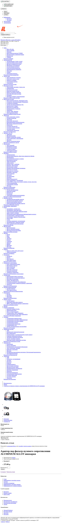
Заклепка (9, 238)
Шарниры (9, 296)
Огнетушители (10, 173)
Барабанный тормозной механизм (15, 332)
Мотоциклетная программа (14, 230)
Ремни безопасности (12, 179)
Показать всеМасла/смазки (10, 231)
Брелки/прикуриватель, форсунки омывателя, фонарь (20, 156)
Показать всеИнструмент (10, 152)
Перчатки (9, 175)
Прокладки (9, 125)
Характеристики (8, 420)
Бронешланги (10, 157)
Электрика (6, 356)
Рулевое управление (9, 307)
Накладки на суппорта (12, 171)
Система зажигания (12, 375)
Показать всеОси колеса (10, 261)
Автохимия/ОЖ (8, 60)
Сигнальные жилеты (12, 81)
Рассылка (6, 514)
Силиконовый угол (12, 325)
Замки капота (10, 162)
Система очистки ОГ (12, 126)
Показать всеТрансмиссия (10, 355)
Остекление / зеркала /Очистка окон (16, 217)
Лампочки (9, 134)
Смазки (9, 72)
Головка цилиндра (11, 118)
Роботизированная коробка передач (16, 203)
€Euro (5, 11)
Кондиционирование (9, 188)
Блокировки (10, 344)
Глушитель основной (12, 103)
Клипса (9, 240)
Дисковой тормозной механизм (15, 337)
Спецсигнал (10, 83)
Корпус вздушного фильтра (14, 92)
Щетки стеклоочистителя (13, 141)
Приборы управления (12, 369)
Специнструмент (11, 149)
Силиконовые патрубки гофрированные (17, 319)
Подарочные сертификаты (10, 501)
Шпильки (9, 245)
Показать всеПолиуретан (10, 298)
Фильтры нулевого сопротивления (15, 96)
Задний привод (11, 300)
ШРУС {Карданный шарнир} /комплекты (17, 303)
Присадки (9, 70)
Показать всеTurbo (8, 58)
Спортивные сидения (12, 184)
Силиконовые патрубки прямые (15, 321)
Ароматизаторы (11, 154)
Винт (8, 236)
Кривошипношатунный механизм (15, 122)
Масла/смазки (7, 226)
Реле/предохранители (12, 372)
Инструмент (7, 144)
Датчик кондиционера (12, 190)
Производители (8, 500)
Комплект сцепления (12, 349)
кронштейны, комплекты (10, 206)
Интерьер (6, 153)
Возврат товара (7, 493)
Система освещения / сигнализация (16, 221)
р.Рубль (6, 14)
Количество (4, 467)
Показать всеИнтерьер (9, 187)
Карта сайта (7, 494)
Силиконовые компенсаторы (14, 318)
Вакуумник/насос (11, 333)
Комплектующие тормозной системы (16, 340)
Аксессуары (7, 76)
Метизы (6, 233)
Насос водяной (10, 268)
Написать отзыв (11, 471)
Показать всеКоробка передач (11, 204)
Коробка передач (8, 198)
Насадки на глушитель (12, 107)
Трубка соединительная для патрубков (16, 326)
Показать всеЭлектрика (10, 379)
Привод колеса (7, 299)
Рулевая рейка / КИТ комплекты (15, 313)
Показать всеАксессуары (10, 84)
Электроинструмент (12, 150)
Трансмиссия (7, 342)
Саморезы (9, 241)
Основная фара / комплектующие (15, 215)
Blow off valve (10, 49)
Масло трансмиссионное (13, 229)
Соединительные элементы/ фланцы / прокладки (19, 283)
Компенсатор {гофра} (12, 106)
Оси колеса (6, 254)
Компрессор (10, 56)
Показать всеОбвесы (9, 253)
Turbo (5, 47)
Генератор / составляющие (13, 359)
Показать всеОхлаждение (10, 286)
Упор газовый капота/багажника (15, 223)
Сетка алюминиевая (12, 183)
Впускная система (8, 85)
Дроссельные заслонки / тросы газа (16, 87)
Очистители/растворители (13, 68)
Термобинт (9, 110)
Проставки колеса (11, 260)
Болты (8, 234)
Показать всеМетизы (9, 248)
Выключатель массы (12, 160)
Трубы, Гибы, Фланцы (12, 111)
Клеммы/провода (11, 364)
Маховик (9, 351)
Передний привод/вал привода (15, 302)
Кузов (5, 207)
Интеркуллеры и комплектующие (15, 54)
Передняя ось (10, 259)
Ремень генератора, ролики (14, 137)
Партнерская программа (10, 503)
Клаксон (9, 363)
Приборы (9, 177)
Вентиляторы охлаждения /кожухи (16, 277)
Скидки (6, 481)
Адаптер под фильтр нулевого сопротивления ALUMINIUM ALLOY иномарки (24, 386)
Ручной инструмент (12, 148)
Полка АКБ (10, 218)
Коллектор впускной (12, 89)
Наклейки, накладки (12, 172)
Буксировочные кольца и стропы (15, 158)
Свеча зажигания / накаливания (15, 138)
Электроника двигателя (13, 130)
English (10, 5)
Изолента (9, 361)
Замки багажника (11, 161)
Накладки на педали (12, 169)
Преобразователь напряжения (14, 368)
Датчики (9, 360)
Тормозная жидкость (12, 73)
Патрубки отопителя (12, 269)
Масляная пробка (11, 135)
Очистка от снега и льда (13, 79)
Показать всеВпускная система (12, 98)
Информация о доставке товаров (12, 484)
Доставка (9, 20)
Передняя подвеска (12, 290)
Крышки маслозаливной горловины (16, 168)
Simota (5, 384)
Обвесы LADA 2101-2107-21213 (15, 250)
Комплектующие (11, 191)
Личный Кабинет (8, 510)
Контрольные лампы (12, 167)
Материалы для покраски (13, 65)
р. (3, 8)
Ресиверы (9, 95)
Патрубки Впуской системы (14, 93)
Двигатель (6, 115)
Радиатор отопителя (12, 271)
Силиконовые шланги (12, 322)
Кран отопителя (11, 267)
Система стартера (11, 376)
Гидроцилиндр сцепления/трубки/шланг (17, 346)
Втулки (8, 294)
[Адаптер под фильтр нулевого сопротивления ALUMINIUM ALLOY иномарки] (12, 404)
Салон (8, 219)
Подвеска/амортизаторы (10, 287)
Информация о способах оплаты (12, 480)
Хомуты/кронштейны (12, 112)
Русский (11, 4)
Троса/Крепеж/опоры (12, 353)
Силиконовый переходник (13, 323)
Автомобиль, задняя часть (13, 208)
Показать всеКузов (8, 225)
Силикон (6, 317)
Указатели (9, 378)
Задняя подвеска (11, 288)
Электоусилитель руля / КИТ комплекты (17, 314)
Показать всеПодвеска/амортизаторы (13, 291)
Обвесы (6, 249)
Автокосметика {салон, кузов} (15, 61)
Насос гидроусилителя (12, 311)
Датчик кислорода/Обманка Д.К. (15, 104)
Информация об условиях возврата (13, 485)
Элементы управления (12, 272)
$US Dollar (6, 13)
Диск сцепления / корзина (13, 348)
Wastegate (9, 52)
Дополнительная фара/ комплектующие (17, 211)
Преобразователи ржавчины (14, 69)
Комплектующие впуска (13, 91)
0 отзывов (3, 471)
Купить (2, 469)
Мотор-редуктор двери (12, 367)
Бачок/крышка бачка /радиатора (15, 276)
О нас (5, 479)
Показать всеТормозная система (12, 341)
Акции (5, 504)
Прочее (5, 306)
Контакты (9, 18)
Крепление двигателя (12, 121)
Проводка (9, 371)
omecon (3, 521)
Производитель (8, 383)
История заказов (8, 511)
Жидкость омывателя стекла (14, 64)
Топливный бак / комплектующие (15, 222)
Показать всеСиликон (9, 328)
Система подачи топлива (13, 127)
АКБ (8, 357)
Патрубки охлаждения (12, 279)
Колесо (8, 257)
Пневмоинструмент (12, 146)
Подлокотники (10, 176)
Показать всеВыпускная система (12, 114)
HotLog (8, 521)
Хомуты (9, 242)
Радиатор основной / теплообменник (16, 282)
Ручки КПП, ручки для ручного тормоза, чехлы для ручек (22, 181)
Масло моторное (11, 227)
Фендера (9, 185)
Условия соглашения (9, 483)
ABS (8, 330)
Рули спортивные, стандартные (15, 180)
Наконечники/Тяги (11, 310)
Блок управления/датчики (13, 264)
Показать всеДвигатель (10, 131)
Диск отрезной (10, 145)
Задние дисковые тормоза (13, 338)
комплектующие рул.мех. (13, 309)
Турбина (9, 57)
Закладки (6, 513)
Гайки (8, 237)
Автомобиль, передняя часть (14, 210)
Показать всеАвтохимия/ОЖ (11, 75)
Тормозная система (8, 329)
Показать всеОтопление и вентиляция (13, 273)
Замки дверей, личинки (13, 213)
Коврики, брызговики (12, 165)
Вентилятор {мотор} (12, 265)
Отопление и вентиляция (10, 263)
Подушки (9, 295)
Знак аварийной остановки (14, 77)
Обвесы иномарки (11, 252)
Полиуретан (7, 292)
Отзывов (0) (7, 421)
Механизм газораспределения (14, 123)
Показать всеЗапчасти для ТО (11, 142)
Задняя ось (9, 256)
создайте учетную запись (25, 446)
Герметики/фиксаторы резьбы (14, 62)
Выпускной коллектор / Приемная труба (17, 100)
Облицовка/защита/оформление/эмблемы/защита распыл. (21, 214)
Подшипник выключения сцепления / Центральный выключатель (24, 352)
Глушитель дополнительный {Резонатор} (17, 102)
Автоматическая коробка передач (15, 199)
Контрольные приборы (13, 365)
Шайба (8, 244)
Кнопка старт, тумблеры (13, 164)
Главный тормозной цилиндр (14, 336)
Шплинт (9, 246)
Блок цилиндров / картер (13, 116)
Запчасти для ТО (8, 133)
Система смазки (11, 129)
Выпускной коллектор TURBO (15, 53)
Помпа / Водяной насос (13, 280)
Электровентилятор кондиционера (16, 195)
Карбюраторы (10, 88)
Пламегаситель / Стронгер (13, 108)
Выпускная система (9, 99)
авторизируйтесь (11, 446)
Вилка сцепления (11, 345)
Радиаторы (9, 194)
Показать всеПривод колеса (11, 305)
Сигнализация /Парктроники (14, 374)
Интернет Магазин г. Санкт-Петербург (11, 40)
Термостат (9, 284)
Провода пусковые (11, 80)
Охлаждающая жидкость (13, 66)
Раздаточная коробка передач (14, 202)
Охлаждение (7, 275)
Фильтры (9, 139)
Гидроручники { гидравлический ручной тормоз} (19, 334)
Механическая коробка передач (15, 200)
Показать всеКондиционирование (12, 196)
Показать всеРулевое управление (12, 315)
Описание (6, 418)
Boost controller (10, 50)
